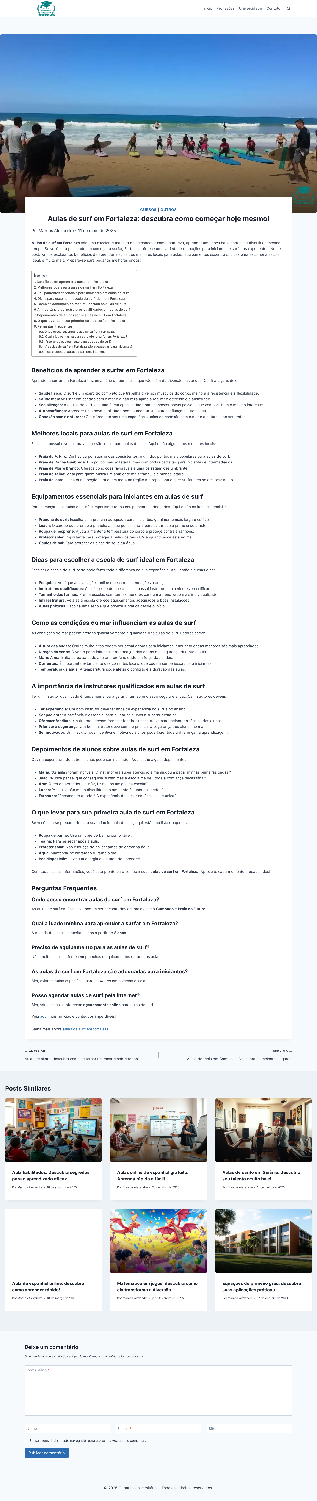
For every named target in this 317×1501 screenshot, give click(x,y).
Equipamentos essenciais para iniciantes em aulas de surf (83, 293)
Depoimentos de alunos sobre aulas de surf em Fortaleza (82, 315)
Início (207, 8)
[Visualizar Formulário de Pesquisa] (288, 8)
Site (212, 1428)
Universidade (250, 8)
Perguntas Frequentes (55, 326)
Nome (33, 1428)
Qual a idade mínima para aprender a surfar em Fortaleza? (86, 336)
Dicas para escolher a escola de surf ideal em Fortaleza (81, 298)
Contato (273, 8)
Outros (168, 210)
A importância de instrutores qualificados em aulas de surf (83, 309)
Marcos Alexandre (56, 230)
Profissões (226, 8)
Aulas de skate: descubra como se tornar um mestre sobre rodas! (82, 1055)
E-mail (125, 1428)
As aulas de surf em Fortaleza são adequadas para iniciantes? (88, 346)
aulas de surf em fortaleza (86, 1029)
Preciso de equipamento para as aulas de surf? (78, 341)
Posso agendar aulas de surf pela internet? (75, 351)
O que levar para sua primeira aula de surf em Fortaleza (81, 321)
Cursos (148, 210)
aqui (43, 1016)
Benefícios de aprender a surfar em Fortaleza (72, 282)
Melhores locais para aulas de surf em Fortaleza (75, 287)
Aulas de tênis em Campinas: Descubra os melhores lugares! (239, 1055)
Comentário (38, 1370)
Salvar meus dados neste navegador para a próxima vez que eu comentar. (87, 1441)
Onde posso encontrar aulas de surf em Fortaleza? (79, 331)
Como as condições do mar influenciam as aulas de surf (82, 304)
